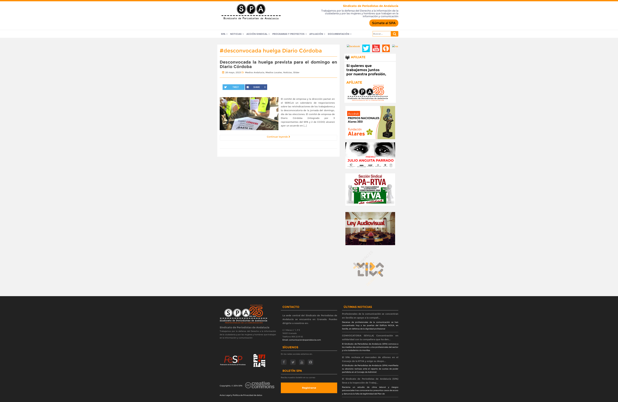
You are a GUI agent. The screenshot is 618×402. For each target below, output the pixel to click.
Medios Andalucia (254, 72)
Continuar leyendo (278, 136)
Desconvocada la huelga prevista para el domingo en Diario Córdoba (278, 64)
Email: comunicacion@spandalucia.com (301, 340)
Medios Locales (274, 72)
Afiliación (316, 33)
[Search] (394, 34)
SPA (223, 33)
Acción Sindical (257, 33)
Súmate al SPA (384, 23)
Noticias (236, 33)
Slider (296, 72)
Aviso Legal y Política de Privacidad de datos (241, 395)
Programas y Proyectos (288, 33)
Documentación (339, 33)
